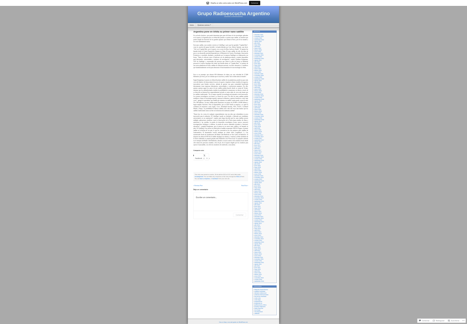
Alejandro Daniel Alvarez (261, 289)
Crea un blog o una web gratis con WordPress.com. (233, 322)
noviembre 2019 (259, 96)
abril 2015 (257, 189)
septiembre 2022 (259, 39)
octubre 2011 (258, 260)
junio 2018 (257, 124)
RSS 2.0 (238, 176)
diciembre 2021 (259, 53)
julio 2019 (257, 102)
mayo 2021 (258, 65)
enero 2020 (258, 92)
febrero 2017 (258, 152)
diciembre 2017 (259, 135)
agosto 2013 (258, 223)
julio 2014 (257, 204)
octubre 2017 (258, 138)
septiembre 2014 (259, 201)
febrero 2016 (258, 172)
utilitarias (257, 313)
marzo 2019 (258, 109)
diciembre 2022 (259, 34)
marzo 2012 (258, 252)
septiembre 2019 (259, 99)
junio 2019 (257, 104)
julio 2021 (257, 62)
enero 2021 (258, 72)
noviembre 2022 (259, 36)
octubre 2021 (258, 56)
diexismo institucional (260, 293)
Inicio (192, 25)
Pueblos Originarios (260, 306)
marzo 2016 (258, 170)
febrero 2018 (258, 131)
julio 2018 (257, 123)
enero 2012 (258, 255)
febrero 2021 (258, 70)
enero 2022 (258, 51)
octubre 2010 (258, 279)
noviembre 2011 (259, 259)
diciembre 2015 (259, 175)
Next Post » (244, 185)
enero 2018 (258, 133)
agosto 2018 (258, 121)
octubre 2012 (258, 240)
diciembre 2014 (259, 196)
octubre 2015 (258, 179)
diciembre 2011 (259, 257)
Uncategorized (199, 176)
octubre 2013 (258, 220)
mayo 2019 (258, 106)
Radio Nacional (259, 308)
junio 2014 (257, 206)
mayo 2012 (258, 249)
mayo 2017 (258, 147)
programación (258, 301)
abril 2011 (257, 271)
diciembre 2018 (259, 114)
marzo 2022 (258, 48)
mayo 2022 (258, 45)
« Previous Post (197, 185)
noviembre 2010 (259, 277)
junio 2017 (257, 145)
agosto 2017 (258, 141)
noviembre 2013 (259, 218)
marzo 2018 (258, 130)
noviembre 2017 (259, 136)
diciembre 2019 (259, 94)
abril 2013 (257, 230)
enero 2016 (258, 174)
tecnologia (257, 310)
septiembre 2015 (259, 181)
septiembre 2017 (259, 140)
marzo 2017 (258, 150)
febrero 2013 (258, 233)
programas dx (258, 303)
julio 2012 (257, 245)
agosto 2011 (258, 264)
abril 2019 (257, 107)
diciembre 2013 (259, 216)
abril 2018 (257, 128)
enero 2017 (258, 153)
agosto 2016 (258, 162)
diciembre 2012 (259, 237)
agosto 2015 (258, 182)
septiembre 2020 (259, 79)
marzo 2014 (258, 211)
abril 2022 (257, 46)
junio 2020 (257, 84)
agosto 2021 (258, 60)
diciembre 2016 (259, 155)
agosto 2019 (258, 101)
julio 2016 (257, 164)
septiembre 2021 (259, 58)
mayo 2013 (258, 228)
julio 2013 (257, 225)
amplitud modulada (260, 291)
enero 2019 (258, 113)
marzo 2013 (258, 232)
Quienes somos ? (204, 25)
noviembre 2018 (259, 116)
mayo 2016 (258, 167)
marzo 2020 (258, 89)
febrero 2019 (258, 111)
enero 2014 (258, 215)
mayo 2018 (258, 126)
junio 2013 (257, 226)
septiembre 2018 (259, 119)
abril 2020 (257, 87)
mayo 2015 (258, 187)
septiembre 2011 (259, 262)
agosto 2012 (258, 243)
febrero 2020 (258, 90)
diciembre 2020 (259, 73)
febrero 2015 (258, 192)
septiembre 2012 (259, 242)
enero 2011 (258, 276)
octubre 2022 (258, 38)
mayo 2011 (258, 269)
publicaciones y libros (260, 305)
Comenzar (254, 3)
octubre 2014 (258, 199)
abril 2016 (257, 169)
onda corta (258, 298)
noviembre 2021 (259, 55)
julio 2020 (257, 82)
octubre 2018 (258, 118)
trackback (215, 178)
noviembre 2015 (259, 177)
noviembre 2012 (259, 238)
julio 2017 (257, 143)
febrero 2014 (258, 213)
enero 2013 (258, 235)
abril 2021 (257, 67)
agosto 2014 (258, 203)
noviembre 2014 (259, 198)
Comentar (239, 215)
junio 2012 (257, 247)
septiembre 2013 (259, 221)
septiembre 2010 (259, 281)
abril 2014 (257, 209)
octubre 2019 (258, 97)
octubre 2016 (258, 158)
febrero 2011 (258, 274)
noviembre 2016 (259, 157)
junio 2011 (257, 267)
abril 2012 (257, 250)
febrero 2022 (258, 50)
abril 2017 (257, 148)
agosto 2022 (258, 41)
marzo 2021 (258, 68)
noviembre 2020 (259, 75)
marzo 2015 (258, 191)
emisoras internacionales (261, 294)
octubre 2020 (258, 77)
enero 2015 (258, 194)
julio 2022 (257, 43)
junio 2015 (257, 186)
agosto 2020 (258, 80)
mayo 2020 (258, 85)
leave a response (205, 178)
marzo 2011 (258, 272)
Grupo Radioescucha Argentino (233, 13)
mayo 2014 (258, 208)
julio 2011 (257, 266)
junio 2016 (257, 165)
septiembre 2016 (259, 160)
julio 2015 (257, 184)
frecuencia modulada (260, 296)
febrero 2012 (258, 254)
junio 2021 (257, 63)
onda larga (258, 299)
